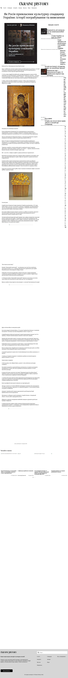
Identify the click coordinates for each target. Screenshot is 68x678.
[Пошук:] (52, 652)
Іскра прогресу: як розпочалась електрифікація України (62, 44)
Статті (47, 28)
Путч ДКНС (48, 118)
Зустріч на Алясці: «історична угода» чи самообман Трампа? (55, 67)
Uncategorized (46, 119)
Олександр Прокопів (22, 475)
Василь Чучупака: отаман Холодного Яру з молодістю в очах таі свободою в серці (65, 176)
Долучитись (6, 671)
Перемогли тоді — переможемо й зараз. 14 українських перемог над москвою (55, 72)
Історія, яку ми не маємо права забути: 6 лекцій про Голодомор (55, 122)
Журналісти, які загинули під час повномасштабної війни (55, 31)
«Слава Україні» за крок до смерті (57, 37)
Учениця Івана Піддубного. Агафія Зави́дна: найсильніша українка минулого (65, 97)
